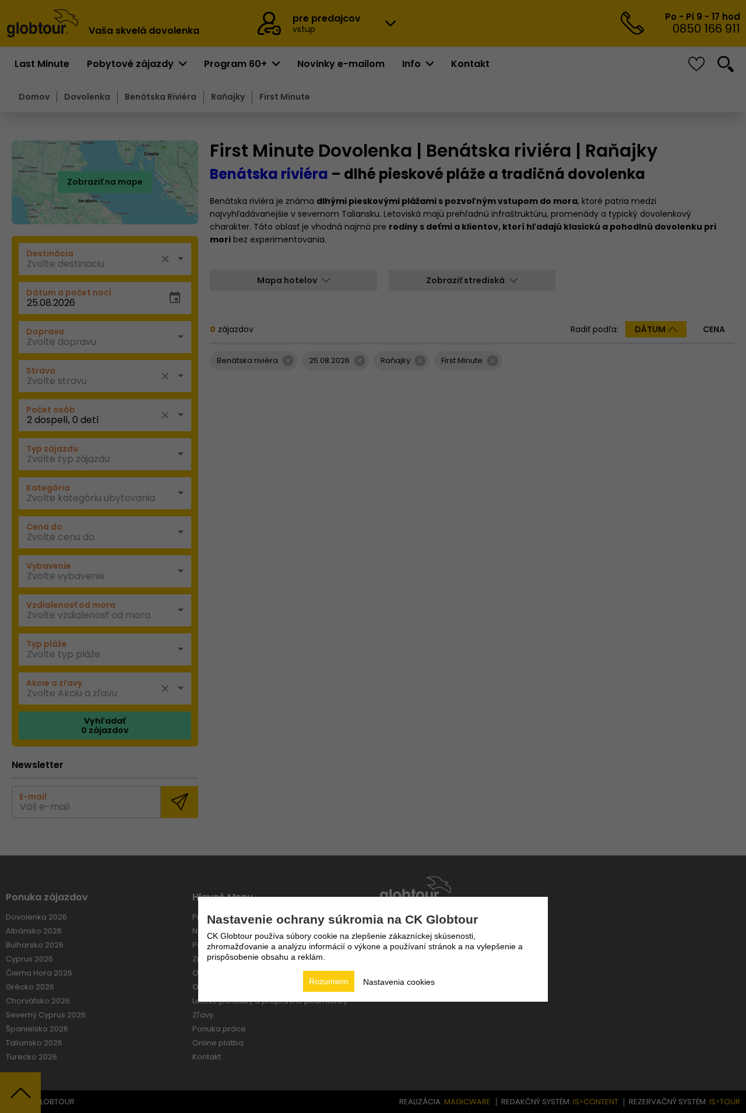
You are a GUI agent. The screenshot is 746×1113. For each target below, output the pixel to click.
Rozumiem (329, 981)
